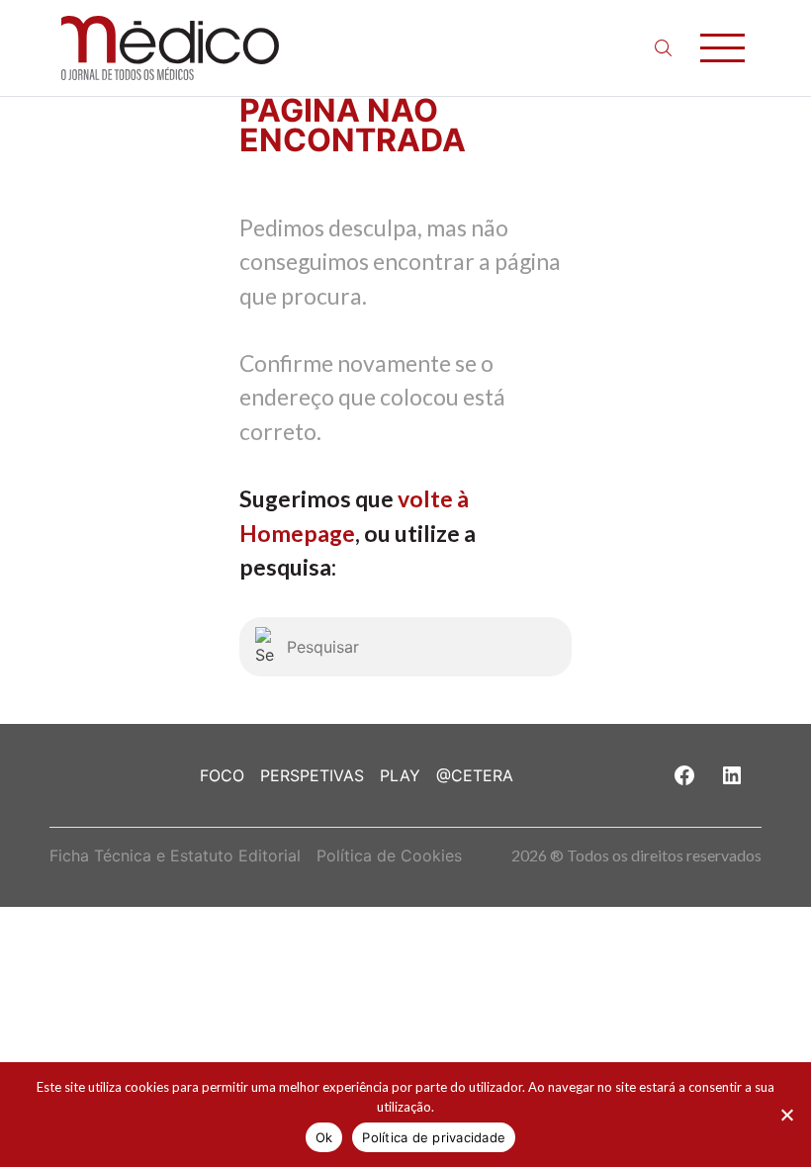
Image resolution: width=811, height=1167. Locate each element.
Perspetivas (312, 775)
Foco (222, 775)
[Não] (786, 1114)
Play (400, 775)
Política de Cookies (389, 855)
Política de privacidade (433, 1137)
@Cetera (474, 775)
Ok (324, 1137)
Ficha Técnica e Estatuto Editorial (175, 855)
